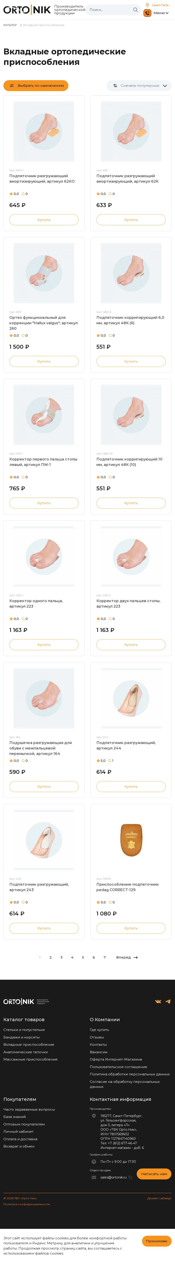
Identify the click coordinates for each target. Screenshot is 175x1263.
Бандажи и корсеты (21, 1037)
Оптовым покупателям (24, 1124)
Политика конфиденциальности (26, 1204)
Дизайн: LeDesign (159, 1198)
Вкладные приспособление (28, 1044)
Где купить (99, 1030)
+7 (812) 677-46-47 (122, 1143)
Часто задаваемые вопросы (29, 1109)
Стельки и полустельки (24, 1030)
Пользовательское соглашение (118, 1067)
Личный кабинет (18, 1131)
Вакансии (98, 1052)
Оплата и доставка (20, 1139)
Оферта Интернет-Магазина (116, 1059)
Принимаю (156, 1241)
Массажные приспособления (30, 1059)
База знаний (14, 1117)
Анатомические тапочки (25, 1052)
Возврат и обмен (18, 1146)
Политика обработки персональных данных (130, 1074)
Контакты (98, 1044)
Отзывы (97, 1037)
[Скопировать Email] (130, 1177)
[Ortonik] (27, 10)
